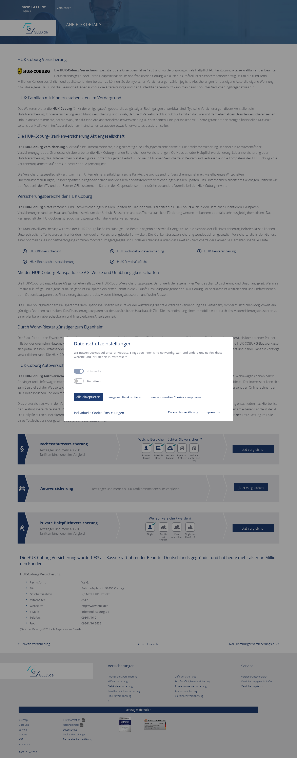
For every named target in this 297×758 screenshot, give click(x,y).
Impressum (212, 412)
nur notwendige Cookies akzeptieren (176, 397)
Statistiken (93, 381)
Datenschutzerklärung (183, 412)
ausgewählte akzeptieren (125, 397)
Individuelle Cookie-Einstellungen (99, 413)
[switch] (79, 381)
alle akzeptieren (88, 397)
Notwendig (93, 371)
